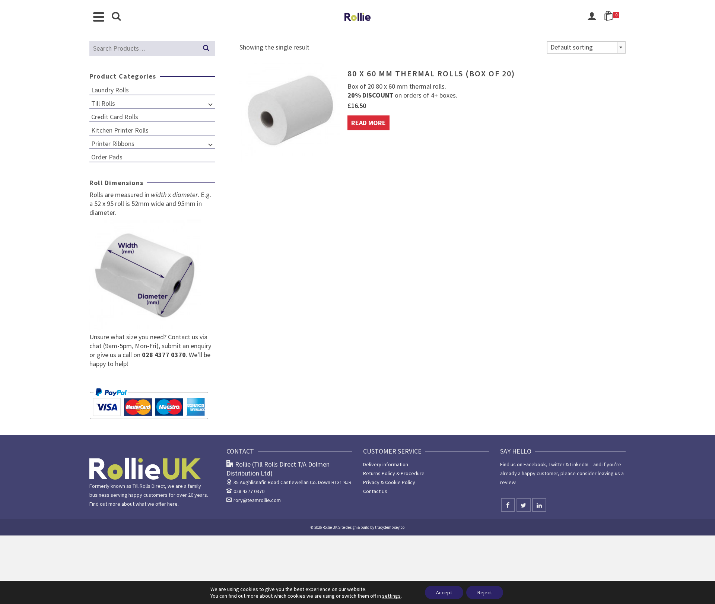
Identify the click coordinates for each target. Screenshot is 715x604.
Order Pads (107, 157)
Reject (484, 592)
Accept (444, 592)
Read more (368, 122)
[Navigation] (98, 17)
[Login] (591, 17)
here (172, 503)
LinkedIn (579, 464)
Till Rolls (103, 103)
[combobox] (586, 47)
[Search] (116, 17)
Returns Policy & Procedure (394, 473)
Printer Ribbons (112, 143)
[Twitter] (524, 505)
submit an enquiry (185, 345)
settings (391, 595)
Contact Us (375, 491)
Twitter (557, 464)
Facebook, (535, 464)
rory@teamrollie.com (257, 500)
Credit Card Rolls (114, 116)
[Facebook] (508, 505)
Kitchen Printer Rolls (120, 130)
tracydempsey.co (389, 527)
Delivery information (385, 464)
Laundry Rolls (110, 90)
